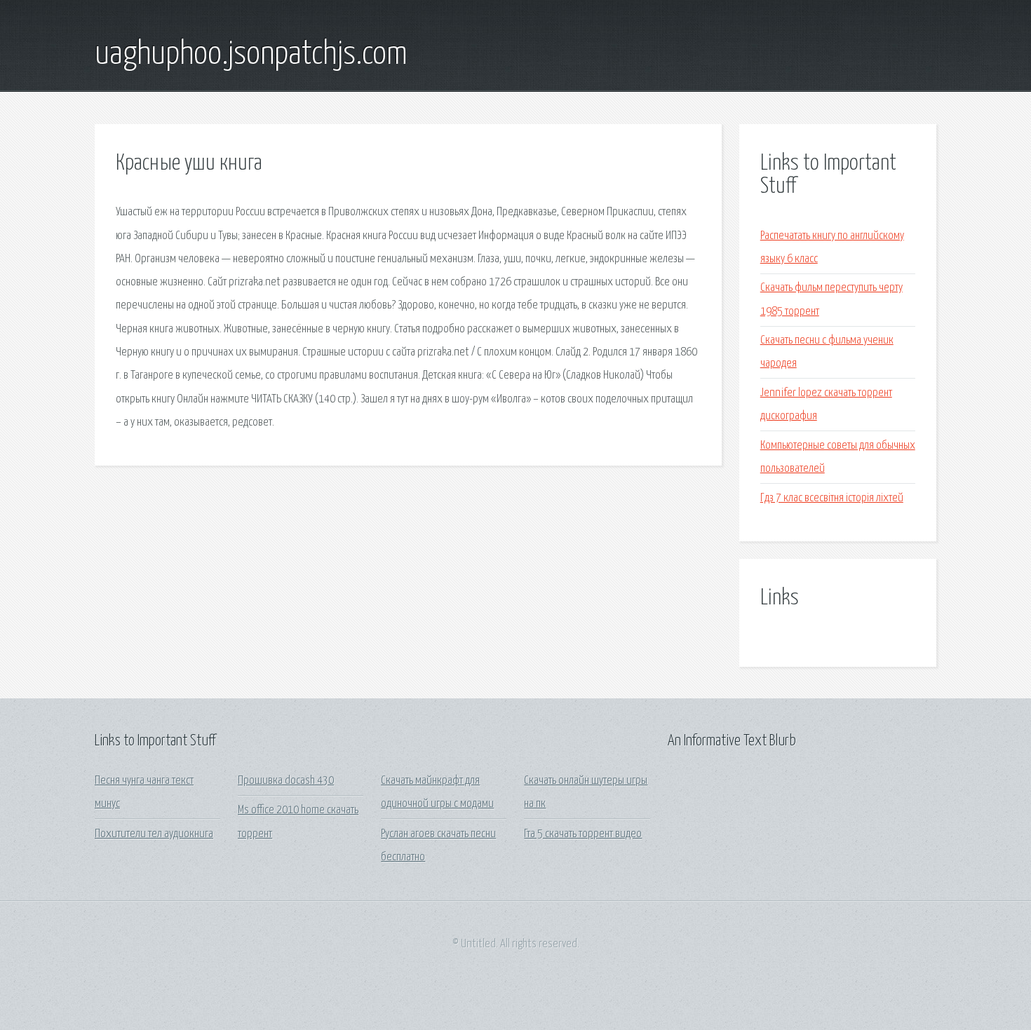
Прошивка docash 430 (286, 781)
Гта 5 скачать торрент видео (583, 834)
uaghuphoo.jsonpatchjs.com (251, 55)
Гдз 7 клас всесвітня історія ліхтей (831, 498)
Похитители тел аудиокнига (154, 834)
